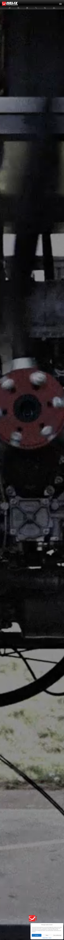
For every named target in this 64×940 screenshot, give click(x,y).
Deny (47, 935)
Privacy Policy (45, 937)
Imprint (49, 937)
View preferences (57, 935)
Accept (36, 935)
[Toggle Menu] (60, 4)
